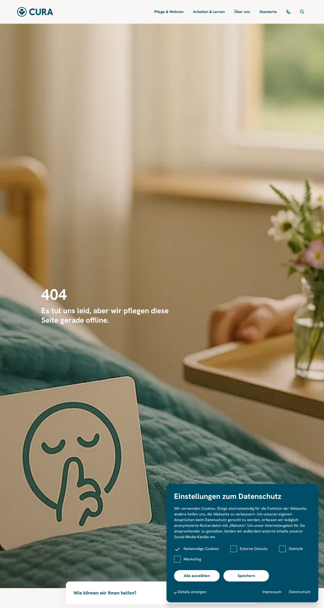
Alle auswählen (197, 575)
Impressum (271, 591)
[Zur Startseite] (35, 12)
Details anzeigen (192, 591)
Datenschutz (300, 591)
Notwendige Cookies (201, 548)
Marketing (192, 559)
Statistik (296, 548)
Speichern (246, 575)
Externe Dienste (254, 548)
